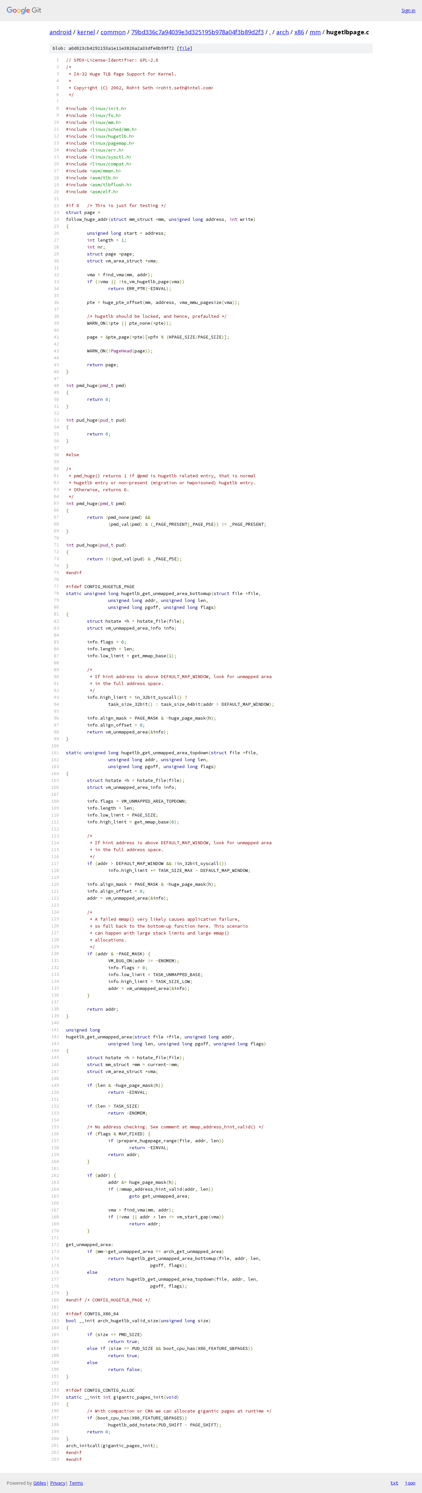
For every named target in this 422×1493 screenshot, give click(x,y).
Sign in (408, 10)
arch (282, 32)
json (410, 1483)
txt (394, 1483)
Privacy (57, 1483)
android (60, 32)
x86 (299, 32)
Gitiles (39, 1483)
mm (315, 32)
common (113, 32)
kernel (86, 32)
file (184, 48)
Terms (76, 1483)
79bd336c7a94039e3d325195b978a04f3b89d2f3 (197, 32)
